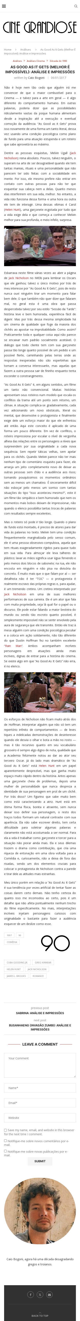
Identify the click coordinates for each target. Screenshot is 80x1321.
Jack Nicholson (19, 278)
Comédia (12, 942)
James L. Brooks (16, 976)
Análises (25, 49)
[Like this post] (30, 998)
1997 (9, 935)
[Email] (49, 1294)
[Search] (76, 6)
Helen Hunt (12, 210)
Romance (38, 976)
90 (20, 935)
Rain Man (13, 646)
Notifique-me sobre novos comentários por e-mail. (36, 1143)
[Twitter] (40, 1294)
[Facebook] (30, 1294)
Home (7, 49)
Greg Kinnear (43, 962)
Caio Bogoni (36, 78)
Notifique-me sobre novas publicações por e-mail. (36, 1153)
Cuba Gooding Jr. (17, 962)
